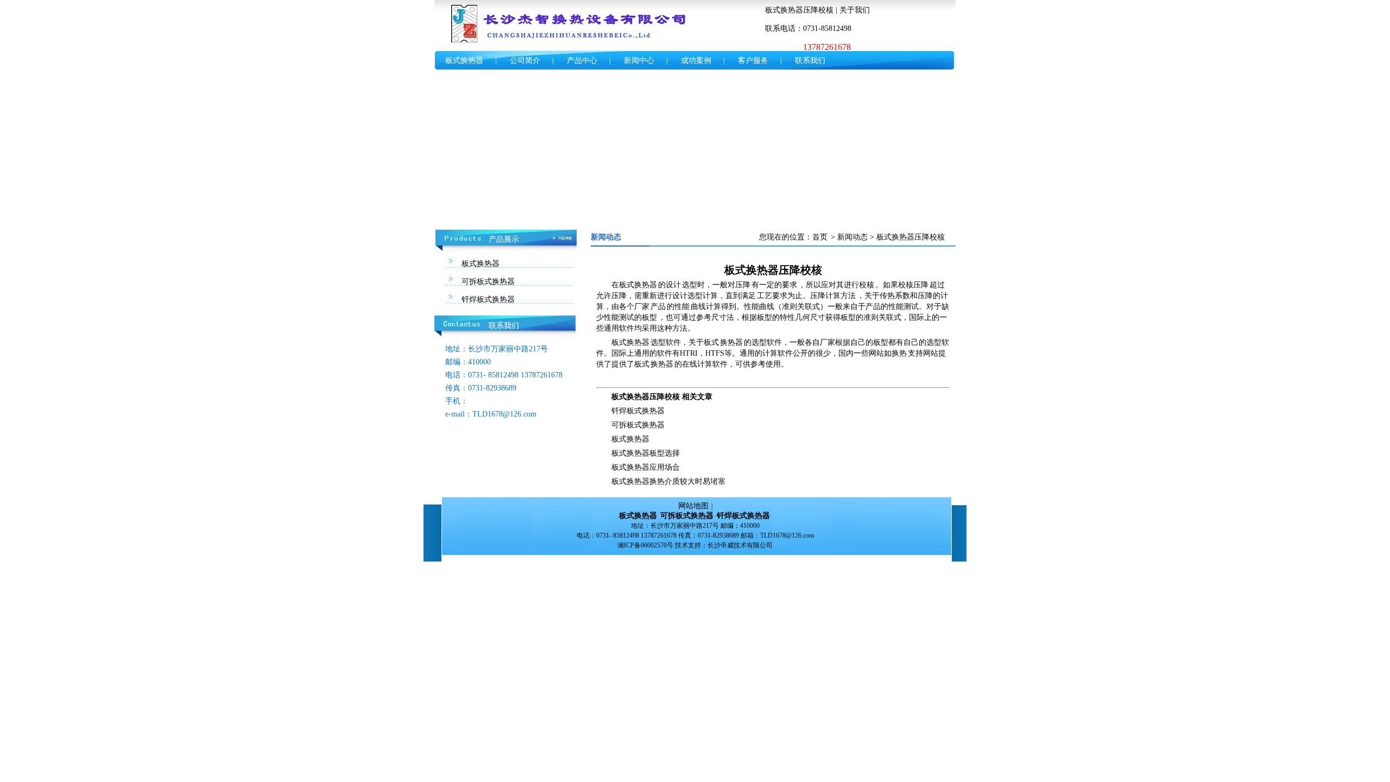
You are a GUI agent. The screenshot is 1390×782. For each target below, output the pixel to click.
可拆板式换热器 (488, 282)
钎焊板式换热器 (488, 299)
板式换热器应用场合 (645, 467)
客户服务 (753, 60)
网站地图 (693, 506)
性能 (682, 306)
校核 (866, 285)
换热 (899, 353)
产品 (658, 306)
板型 (649, 317)
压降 (742, 285)
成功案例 (696, 60)
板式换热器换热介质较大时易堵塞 (668, 481)
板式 (711, 342)
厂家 (641, 306)
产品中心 (582, 60)
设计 (673, 285)
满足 (748, 296)
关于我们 (854, 10)
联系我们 (810, 60)
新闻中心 (639, 60)
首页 (819, 237)
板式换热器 (464, 60)
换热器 (731, 342)
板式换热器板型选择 (645, 453)
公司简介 (525, 60)
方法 (848, 296)
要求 (789, 285)
